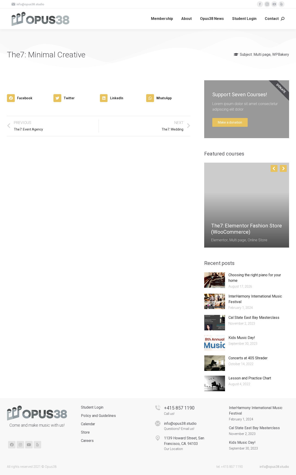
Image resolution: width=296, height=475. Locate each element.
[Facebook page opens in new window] (260, 4)
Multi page (262, 54)
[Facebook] (11, 444)
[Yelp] (37, 444)
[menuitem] (162, 18)
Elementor (219, 240)
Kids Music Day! (241, 337)
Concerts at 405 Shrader (248, 358)
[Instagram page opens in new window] (267, 4)
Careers (87, 440)
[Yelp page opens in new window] (281, 4)
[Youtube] (29, 444)
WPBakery (280, 54)
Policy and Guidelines (98, 415)
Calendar (88, 424)
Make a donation (230, 122)
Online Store (257, 240)
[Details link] (215, 214)
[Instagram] (20, 444)
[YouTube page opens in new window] (274, 4)
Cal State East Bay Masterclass (253, 317)
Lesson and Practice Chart (249, 378)
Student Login (92, 407)
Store (85, 432)
